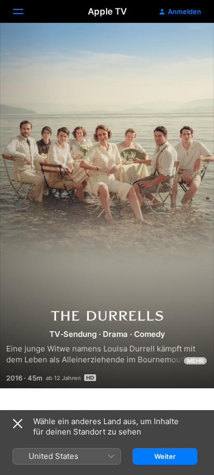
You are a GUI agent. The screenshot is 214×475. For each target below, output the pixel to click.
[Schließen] (17, 423)
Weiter (165, 456)
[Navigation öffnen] (24, 11)
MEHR (195, 360)
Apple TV (107, 11)
